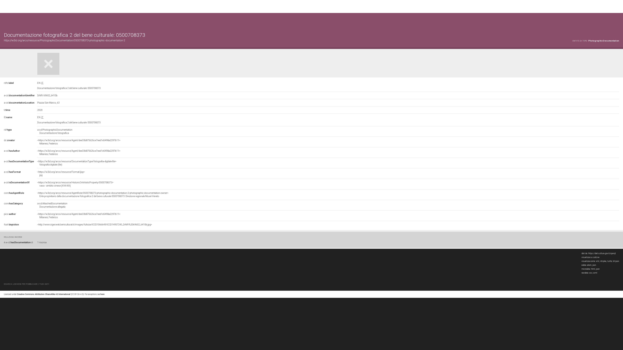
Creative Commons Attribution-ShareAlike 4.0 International (43, 294)
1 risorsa (42, 242)
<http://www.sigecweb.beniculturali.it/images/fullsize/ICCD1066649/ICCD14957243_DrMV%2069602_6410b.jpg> (94, 224)
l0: (8, 117)
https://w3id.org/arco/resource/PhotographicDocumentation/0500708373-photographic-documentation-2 (64, 40)
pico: (10, 214)
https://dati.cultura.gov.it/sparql (602, 253)
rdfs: (9, 83)
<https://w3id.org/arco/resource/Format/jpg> (61, 173)
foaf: (11, 224)
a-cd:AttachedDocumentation (52, 205)
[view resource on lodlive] (617, 21)
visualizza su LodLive (590, 257)
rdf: (8, 129)
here (102, 294)
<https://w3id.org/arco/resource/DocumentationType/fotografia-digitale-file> (76, 163)
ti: (7, 110)
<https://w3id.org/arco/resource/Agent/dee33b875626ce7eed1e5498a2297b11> (78, 142)
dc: (9, 140)
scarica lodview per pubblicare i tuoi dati (26, 284)
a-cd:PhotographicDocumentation (54, 131)
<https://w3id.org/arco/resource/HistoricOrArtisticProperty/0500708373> (75, 184)
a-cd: (19, 95)
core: (14, 193)
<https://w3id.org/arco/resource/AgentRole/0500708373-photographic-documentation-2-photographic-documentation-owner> (102, 195)
